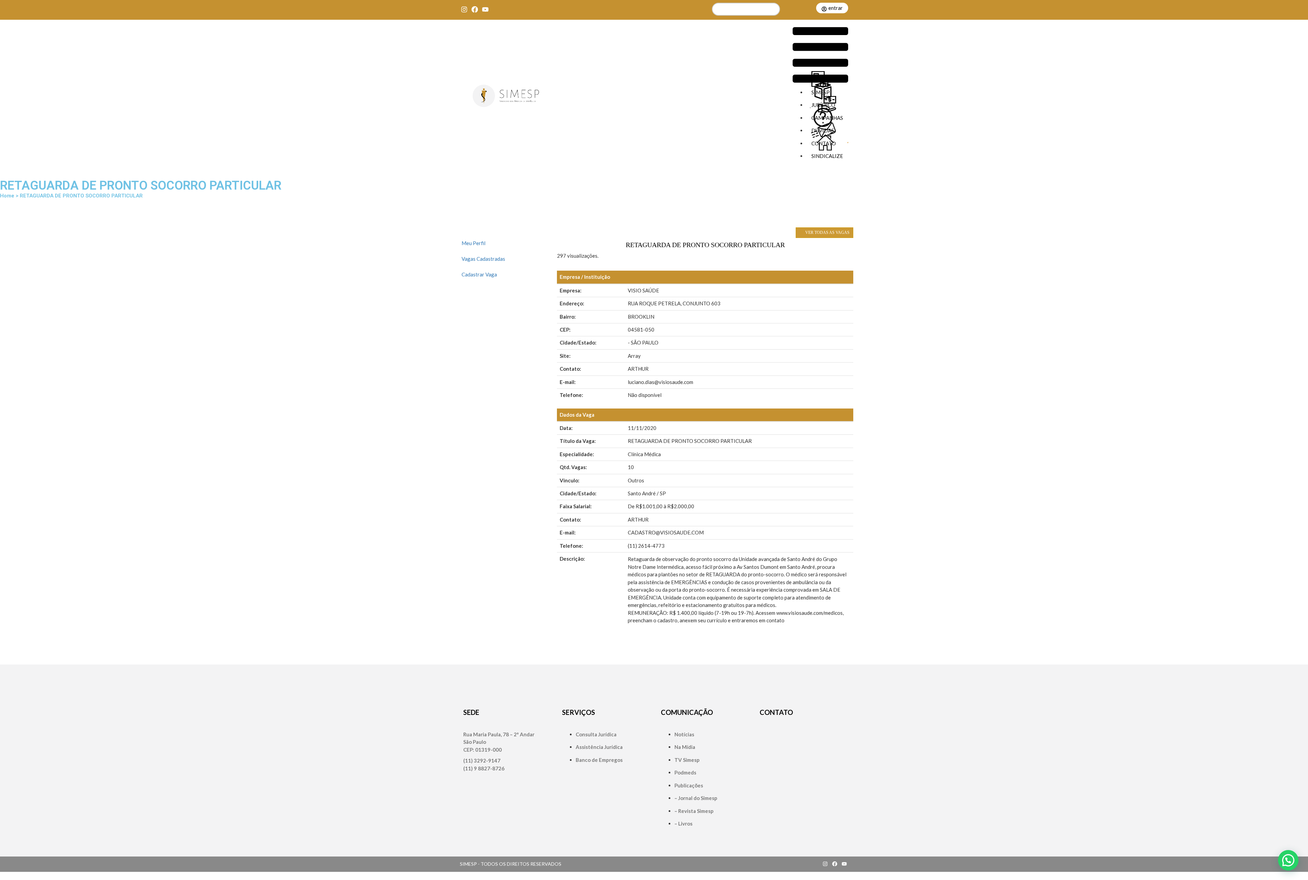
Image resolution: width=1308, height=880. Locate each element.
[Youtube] (485, 9)
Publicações (688, 785)
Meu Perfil (473, 243)
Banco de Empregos (599, 760)
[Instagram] (464, 9)
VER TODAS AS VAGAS (827, 232)
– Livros (683, 823)
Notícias (684, 734)
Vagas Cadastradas (483, 259)
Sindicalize (827, 156)
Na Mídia (684, 747)
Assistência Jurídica (599, 747)
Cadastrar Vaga (479, 274)
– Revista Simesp (694, 811)
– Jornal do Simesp (695, 798)
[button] (820, 56)
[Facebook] (474, 9)
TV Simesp (687, 760)
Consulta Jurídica (596, 734)
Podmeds (685, 772)
